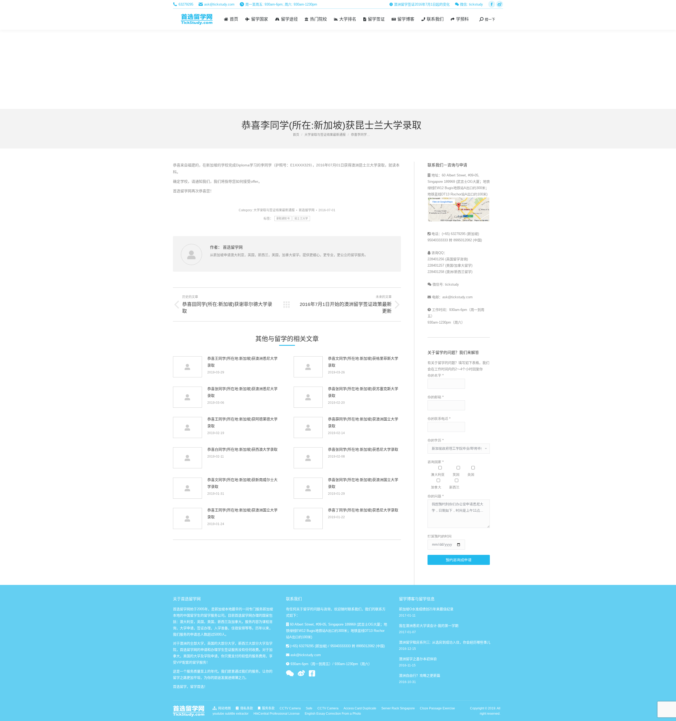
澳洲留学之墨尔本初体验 (418, 659)
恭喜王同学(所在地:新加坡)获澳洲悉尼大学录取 (242, 361)
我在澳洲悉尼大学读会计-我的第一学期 (428, 626)
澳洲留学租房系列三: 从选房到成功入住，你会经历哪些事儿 (444, 642)
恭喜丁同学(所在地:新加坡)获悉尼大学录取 (363, 510)
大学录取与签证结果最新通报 (274, 210)
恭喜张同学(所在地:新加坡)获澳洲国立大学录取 (363, 483)
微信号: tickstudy (445, 284)
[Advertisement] (338, 69)
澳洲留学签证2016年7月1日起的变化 (421, 4)
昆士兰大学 (301, 218)
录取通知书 (283, 218)
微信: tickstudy (471, 4)
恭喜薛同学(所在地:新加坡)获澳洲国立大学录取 (363, 422)
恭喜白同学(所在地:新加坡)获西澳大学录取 (242, 449)
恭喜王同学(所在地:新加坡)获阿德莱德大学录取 (242, 422)
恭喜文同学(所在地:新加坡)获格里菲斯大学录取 (363, 361)
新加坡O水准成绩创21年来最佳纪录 (426, 609)
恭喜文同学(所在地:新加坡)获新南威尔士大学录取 (242, 483)
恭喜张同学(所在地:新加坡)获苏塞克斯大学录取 (363, 392)
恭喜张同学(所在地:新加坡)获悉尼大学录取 (363, 449)
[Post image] (187, 366)
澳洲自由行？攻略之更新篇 (419, 675)
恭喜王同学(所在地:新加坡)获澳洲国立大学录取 (242, 513)
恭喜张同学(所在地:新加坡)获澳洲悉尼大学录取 (242, 392)
